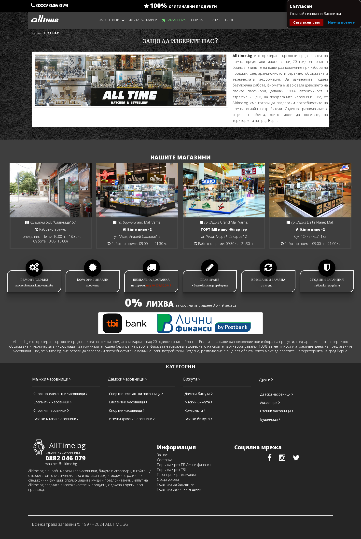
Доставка (164, 459)
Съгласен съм (306, 22)
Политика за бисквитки (175, 484)
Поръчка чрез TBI (171, 469)
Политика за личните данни (179, 489)
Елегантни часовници (51, 402)
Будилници (269, 419)
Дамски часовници (126, 379)
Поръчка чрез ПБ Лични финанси (184, 464)
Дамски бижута (197, 393)
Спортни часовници (50, 410)
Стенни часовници (276, 411)
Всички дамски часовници (131, 418)
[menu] (155, 20)
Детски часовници (276, 394)
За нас (162, 455)
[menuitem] (111, 20)
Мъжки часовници (50, 379)
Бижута (190, 379)
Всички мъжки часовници (55, 418)
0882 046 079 (51, 5)
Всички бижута (197, 418)
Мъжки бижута (197, 402)
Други (265, 379)
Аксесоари (269, 402)
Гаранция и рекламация (176, 474)
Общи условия (168, 479)
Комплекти (194, 410)
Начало (37, 33)
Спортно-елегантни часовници (59, 393)
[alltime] (44, 17)
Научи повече (341, 22)
